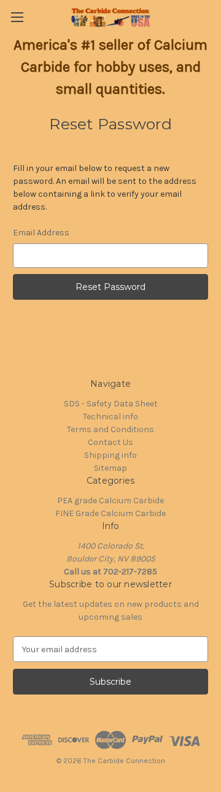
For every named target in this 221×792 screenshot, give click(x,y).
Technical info (110, 416)
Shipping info (110, 455)
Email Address (41, 232)
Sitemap (110, 468)
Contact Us (110, 442)
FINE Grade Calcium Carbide (110, 513)
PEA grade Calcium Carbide (110, 500)
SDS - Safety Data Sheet (111, 403)
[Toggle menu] (17, 17)
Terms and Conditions (110, 429)
